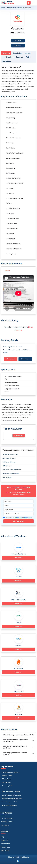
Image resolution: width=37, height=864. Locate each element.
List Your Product (6, 818)
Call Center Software (9, 462)
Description (17, 53)
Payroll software (7, 775)
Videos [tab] (7, 271)
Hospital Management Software (12, 798)
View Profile (18, 558)
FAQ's (28, 57)
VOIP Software (7, 477)
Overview (6, 53)
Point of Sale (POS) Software (11, 791)
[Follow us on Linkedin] (18, 861)
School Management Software (11, 795)
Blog (2, 837)
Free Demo (17, 40)
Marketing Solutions (7, 822)
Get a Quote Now (18, 521)
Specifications (8, 57)
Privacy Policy (5, 847)
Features (19, 57)
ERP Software (6, 782)
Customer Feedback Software (12, 469)
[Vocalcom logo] (17, 19)
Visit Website (11, 359)
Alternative (7, 61)
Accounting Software (8, 786)
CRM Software (7, 466)
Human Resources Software (10, 772)
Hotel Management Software (11, 802)
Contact (27, 53)
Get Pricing (18, 45)
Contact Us (4, 840)
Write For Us (5, 850)
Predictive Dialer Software (11, 473)
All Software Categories (9, 805)
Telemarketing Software (14, 8)
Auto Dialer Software (9, 458)
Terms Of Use (5, 843)
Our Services (5, 825)
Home (3, 8)
